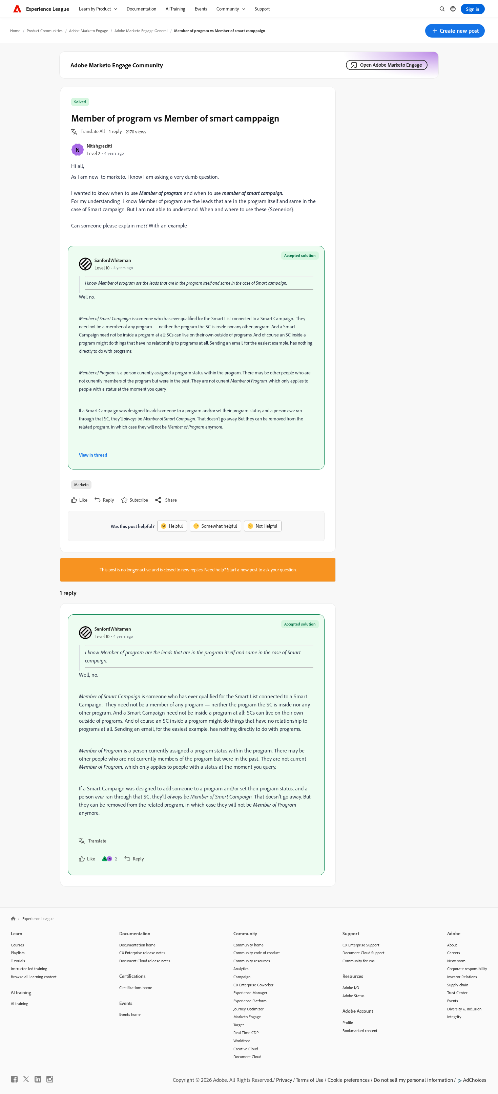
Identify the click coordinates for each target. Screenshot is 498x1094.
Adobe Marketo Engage (88, 30)
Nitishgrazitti (99, 146)
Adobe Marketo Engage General (141, 30)
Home (15, 30)
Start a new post (242, 570)
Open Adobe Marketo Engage (391, 65)
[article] (196, 744)
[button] (455, 31)
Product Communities (45, 30)
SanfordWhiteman (113, 260)
